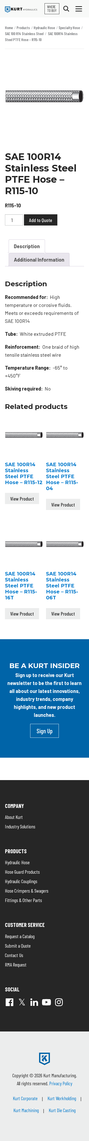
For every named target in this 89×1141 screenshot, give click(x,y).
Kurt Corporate (25, 1098)
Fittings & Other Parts (23, 900)
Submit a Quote (18, 946)
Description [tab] (27, 246)
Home (9, 27)
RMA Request (15, 965)
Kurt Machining (26, 1110)
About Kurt (14, 817)
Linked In (34, 1002)
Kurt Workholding (61, 1098)
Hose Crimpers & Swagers (26, 891)
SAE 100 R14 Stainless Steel (24, 33)
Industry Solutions (20, 826)
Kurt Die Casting (62, 1110)
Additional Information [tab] (39, 260)
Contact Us (14, 955)
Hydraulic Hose (44, 27)
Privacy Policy (60, 1083)
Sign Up (44, 731)
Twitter (21, 1002)
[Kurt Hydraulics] (21, 9)
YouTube (46, 1002)
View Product (22, 499)
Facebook (9, 1002)
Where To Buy (52, 8)
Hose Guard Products (22, 872)
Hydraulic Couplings (21, 881)
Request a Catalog (20, 936)
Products (23, 27)
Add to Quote (40, 220)
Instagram (58, 1002)
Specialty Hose (69, 27)
